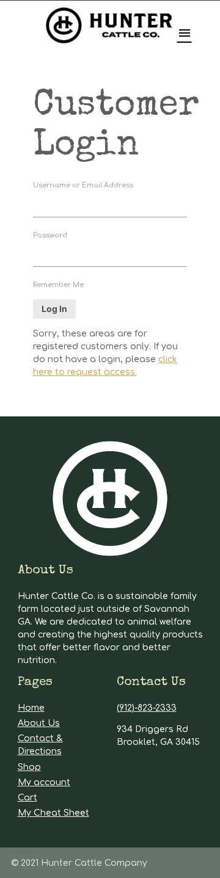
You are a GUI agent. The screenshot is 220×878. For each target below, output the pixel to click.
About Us (39, 723)
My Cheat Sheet (53, 813)
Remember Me (58, 285)
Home (31, 708)
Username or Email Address (83, 185)
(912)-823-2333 (147, 708)
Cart (27, 797)
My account (44, 782)
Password (50, 235)
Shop (29, 767)
